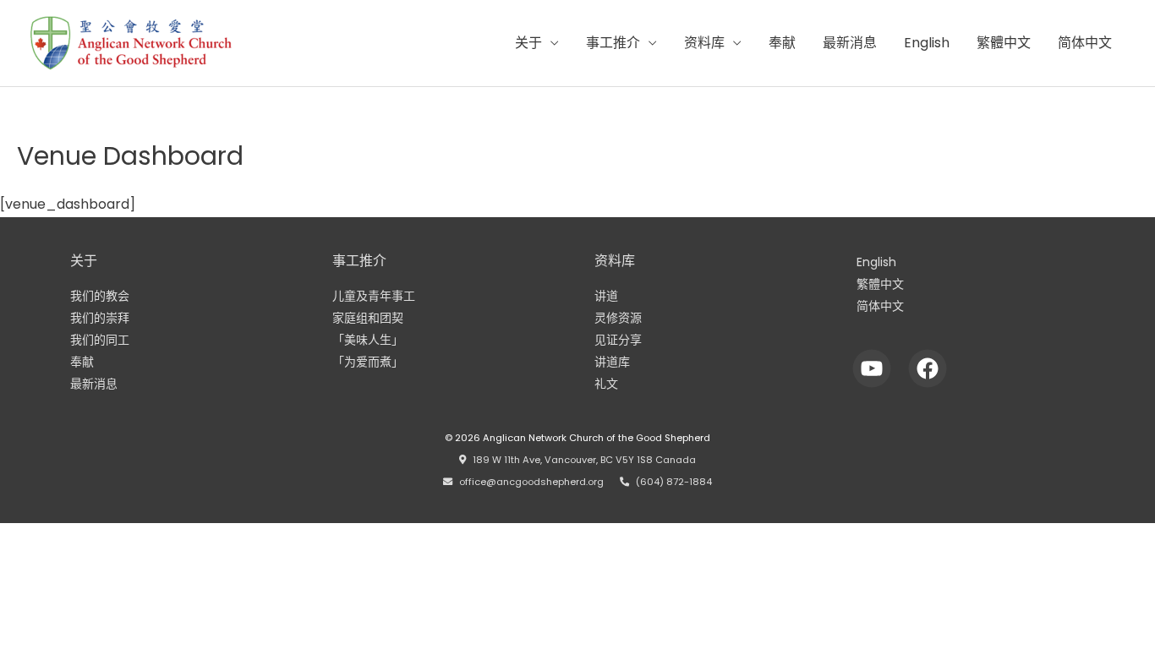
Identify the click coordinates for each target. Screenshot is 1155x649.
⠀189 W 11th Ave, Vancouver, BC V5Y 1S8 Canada (581, 459)
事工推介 (613, 42)
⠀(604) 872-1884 (670, 481)
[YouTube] (872, 368)
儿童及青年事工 (373, 295)
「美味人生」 (367, 339)
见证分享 (618, 339)
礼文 (606, 383)
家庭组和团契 (367, 317)
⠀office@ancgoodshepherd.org (528, 481)
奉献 (782, 42)
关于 (528, 42)
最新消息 (850, 42)
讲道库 (612, 361)
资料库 (704, 42)
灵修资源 (618, 317)
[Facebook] (928, 368)
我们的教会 (99, 295)
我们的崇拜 (99, 317)
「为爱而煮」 (367, 361)
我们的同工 (99, 339)
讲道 (606, 295)
